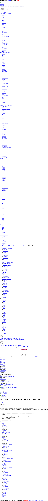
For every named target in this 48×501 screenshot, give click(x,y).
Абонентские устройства (4, 71)
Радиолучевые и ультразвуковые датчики (6, 147)
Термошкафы (4, 297)
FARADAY (4, 329)
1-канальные (3, 59)
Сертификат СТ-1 (4, 57)
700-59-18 (2, 5)
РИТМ (2, 200)
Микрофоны (3, 94)
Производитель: (2, 382)
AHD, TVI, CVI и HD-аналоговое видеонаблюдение (6, 105)
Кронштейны (3, 92)
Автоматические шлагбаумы (5, 159)
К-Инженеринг (3, 232)
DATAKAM (3, 211)
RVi (4, 382)
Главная (1, 245)
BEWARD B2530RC (2, 365)
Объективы (3, 103)
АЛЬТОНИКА (3, 199)
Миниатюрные (3, 56)
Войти (4, 1)
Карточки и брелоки (4, 170)
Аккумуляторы (3, 180)
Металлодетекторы (5, 280)
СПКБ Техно (3, 238)
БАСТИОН (4, 330)
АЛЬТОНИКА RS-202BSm (3, 379)
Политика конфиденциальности (32, 500)
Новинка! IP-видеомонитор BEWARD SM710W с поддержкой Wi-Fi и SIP (8, 340)
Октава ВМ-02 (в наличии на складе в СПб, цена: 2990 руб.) (7, 376)
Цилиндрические (3, 54)
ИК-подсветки (3, 133)
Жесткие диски (3, 91)
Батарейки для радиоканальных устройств (6, 182)
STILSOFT (3, 80)
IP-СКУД (4, 453)
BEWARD (4, 306)
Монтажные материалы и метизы (4, 235)
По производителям (4, 12)
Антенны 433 (3, 40)
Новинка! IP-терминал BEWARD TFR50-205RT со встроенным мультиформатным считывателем (11, 345)
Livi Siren (3, 435)
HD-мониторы (4, 471)
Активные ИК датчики (4, 145)
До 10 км (3, 17)
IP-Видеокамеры (3, 53)
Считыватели (3, 169)
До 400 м (3, 15)
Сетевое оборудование (5, 258)
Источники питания (2, 230)
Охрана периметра (2, 221)
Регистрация (1, 1)
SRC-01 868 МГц (3, 423)
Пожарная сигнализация (5, 251)
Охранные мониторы (4, 136)
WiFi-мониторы (4, 274)
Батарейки (3, 41)
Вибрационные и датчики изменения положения (7, 148)
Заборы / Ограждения (5, 268)
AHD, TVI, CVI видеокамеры (5, 106)
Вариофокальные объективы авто (5, 84)
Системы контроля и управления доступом (6, 279)
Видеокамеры (3, 113)
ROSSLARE (3, 228)
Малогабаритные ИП (4, 179)
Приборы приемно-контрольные (5, 36)
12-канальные (3, 63)
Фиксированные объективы (5, 83)
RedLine (2, 210)
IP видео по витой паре (4, 89)
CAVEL (2, 237)
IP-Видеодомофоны (4, 70)
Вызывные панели (4, 156)
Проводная (3, 21)
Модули (2, 42)
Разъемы (2, 135)
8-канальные (3, 61)
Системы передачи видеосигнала (6, 456)
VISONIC (4, 301)
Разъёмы (2, 99)
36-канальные (3, 66)
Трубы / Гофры (3, 193)
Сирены (2, 34)
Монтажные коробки (4, 93)
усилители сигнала (4, 129)
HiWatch (4, 312)
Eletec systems (3, 236)
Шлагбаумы (1, 158)
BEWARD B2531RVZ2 (2, 362)
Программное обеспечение (5, 43)
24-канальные (3, 65)
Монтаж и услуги (3, 242)
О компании (3, 496)
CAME (2, 225)
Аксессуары (3, 51)
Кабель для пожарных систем (5, 188)
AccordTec (3, 227)
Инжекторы (3, 98)
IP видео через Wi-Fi (4, 88)
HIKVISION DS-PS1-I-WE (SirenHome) (6, 430)
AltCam (2, 212)
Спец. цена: (1, 404)
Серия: (1, 402)
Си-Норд (4, 302)
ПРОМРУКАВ (4, 333)
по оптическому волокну (4, 128)
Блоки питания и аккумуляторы (5, 481)
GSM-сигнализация (5, 249)
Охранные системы (4, 241)
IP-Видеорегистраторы (5, 255)
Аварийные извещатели (4, 49)
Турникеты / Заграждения (6, 278)
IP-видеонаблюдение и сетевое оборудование (5, 52)
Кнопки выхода (3, 168)
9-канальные (3, 62)
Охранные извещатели (4, 25)
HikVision (3, 220)
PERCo (3, 326)
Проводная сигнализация (6, 250)
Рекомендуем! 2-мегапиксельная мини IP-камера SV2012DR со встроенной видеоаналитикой (10, 337)
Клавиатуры (3, 24)
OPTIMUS (3, 213)
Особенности (3, 406)
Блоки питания (3, 134)
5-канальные (3, 60)
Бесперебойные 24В (5, 286)
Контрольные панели (4, 23)
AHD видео (3, 240)
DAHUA (3, 218)
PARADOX (4, 305)
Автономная (3, 20)
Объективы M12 (3, 125)
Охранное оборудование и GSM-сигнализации (5, 13)
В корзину (1, 361)
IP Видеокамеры (3, 102)
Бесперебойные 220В (4, 177)
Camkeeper (3, 209)
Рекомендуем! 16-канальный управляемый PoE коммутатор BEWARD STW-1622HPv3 (10, 338)
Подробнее (36, 356)
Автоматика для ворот (4, 160)
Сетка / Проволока (5, 269)
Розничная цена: (2, 360)
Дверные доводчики (4, 166)
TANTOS (3, 214)
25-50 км (2, 18)
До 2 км (2, 16)
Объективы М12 (3, 85)
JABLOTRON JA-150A (4, 442)
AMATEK (3, 219)
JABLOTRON (6, 440)
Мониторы (4, 470)
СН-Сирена (3, 428)
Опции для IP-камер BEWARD (5, 95)
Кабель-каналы (3, 192)
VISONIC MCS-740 (4, 437)
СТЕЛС (2, 202)
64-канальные (3, 67)
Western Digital (4, 313)
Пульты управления (4, 96)
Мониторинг (4, 457)
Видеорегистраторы (4, 139)
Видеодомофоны (3, 273)
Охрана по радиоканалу (4, 14)
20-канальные (3, 64)
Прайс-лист (3, 494)
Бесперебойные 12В (5, 285)
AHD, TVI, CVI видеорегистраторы (6, 109)
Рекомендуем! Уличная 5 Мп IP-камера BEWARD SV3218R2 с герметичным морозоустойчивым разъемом (12, 339)
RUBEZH (3, 201)
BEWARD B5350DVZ (2, 359)
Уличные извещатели (4, 27)
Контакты (3, 244)
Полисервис (3, 208)
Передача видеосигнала (5, 266)
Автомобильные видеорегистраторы (7, 265)
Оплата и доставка (4, 243)
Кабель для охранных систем (6, 488)
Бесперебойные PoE (4, 178)
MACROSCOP (3, 79)
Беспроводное (3, 76)
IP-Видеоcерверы (3, 69)
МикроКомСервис (4, 233)
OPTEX (2, 223)
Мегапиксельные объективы (5, 86)
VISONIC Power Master (4, 402)
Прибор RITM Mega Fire (3, 368)
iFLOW (4, 309)
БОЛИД (2, 203)
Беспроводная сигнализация (5, 22)
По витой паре (3, 127)
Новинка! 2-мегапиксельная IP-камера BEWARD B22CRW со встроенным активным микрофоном (11, 344)
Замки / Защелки (3, 167)
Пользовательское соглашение (39, 500)
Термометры (3, 97)
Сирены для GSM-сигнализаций (23, 245)
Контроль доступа (2, 224)
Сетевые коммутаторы (5, 257)
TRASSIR (4, 308)
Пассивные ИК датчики (4, 146)
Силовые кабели (3, 189)
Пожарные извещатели (4, 32)
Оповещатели (3, 37)
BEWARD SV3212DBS (2, 371)
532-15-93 (2, 4)
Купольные (3, 55)
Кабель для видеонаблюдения (6, 291)
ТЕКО (3, 303)
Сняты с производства (4, 44)
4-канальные (3, 118)
